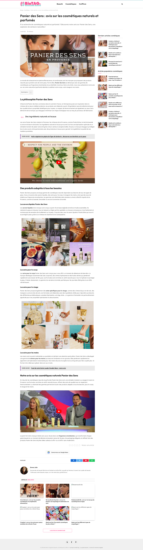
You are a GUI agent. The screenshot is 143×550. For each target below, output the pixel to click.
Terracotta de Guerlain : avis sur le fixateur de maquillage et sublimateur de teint (57, 501)
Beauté (60, 4)
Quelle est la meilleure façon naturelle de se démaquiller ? (115, 54)
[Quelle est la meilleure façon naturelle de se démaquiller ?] (102, 55)
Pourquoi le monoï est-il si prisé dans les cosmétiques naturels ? (115, 63)
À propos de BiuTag (74, 547)
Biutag (21, 10)
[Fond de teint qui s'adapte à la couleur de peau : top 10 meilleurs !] (102, 79)
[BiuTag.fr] (30, 4)
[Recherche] (122, 4)
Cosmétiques (71, 4)
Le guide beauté (84, 547)
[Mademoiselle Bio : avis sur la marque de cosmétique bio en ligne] (83, 491)
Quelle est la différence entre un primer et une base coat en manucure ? (115, 104)
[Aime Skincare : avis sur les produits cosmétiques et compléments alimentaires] (32, 491)
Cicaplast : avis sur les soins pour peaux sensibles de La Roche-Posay (31, 523)
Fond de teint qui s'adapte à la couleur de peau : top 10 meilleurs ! (115, 78)
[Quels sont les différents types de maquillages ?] (83, 513)
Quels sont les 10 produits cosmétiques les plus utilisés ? (57, 523)
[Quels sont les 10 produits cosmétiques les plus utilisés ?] (57, 513)
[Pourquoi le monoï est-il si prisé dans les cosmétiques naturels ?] (102, 64)
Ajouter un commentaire (57, 530)
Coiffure (82, 4)
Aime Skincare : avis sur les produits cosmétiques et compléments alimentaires (30, 501)
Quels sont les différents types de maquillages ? (80, 523)
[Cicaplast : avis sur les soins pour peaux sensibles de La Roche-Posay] (32, 513)
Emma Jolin (34, 467)
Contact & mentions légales (96, 547)
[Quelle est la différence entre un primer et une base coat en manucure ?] (102, 105)
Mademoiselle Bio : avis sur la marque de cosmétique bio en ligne (82, 500)
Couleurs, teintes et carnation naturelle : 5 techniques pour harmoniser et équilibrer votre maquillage (115, 44)
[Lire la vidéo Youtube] (59, 162)
